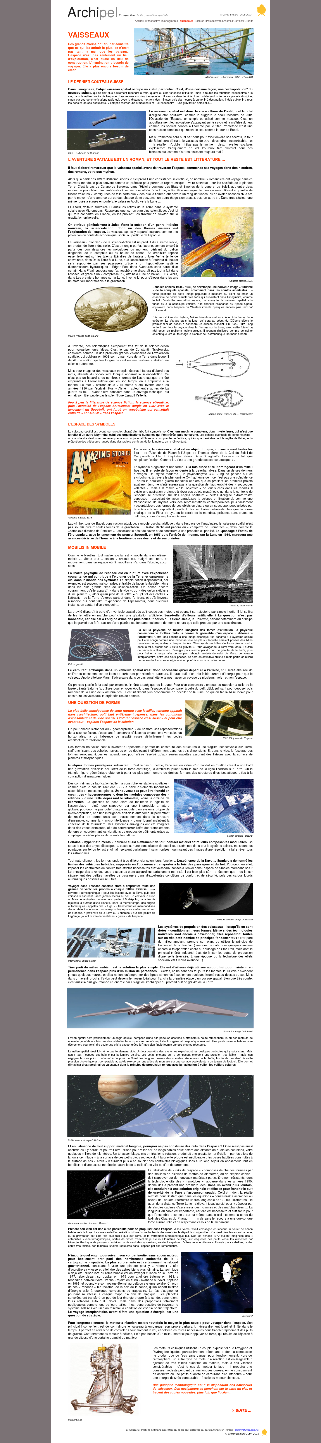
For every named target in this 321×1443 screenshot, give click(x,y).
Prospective (153, 20)
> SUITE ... (241, 1410)
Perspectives (213, 20)
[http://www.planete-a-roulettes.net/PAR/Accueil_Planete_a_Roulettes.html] (261, 15)
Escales (199, 20)
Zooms (227, 20)
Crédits (249, 20)
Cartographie (170, 20)
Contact (238, 20)
